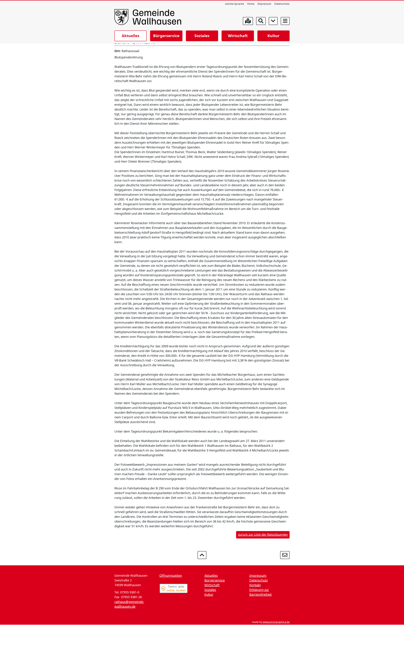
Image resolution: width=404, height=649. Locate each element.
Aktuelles (130, 35)
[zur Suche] (261, 21)
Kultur (273, 35)
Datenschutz (282, 4)
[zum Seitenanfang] (202, 555)
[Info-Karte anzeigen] (248, 21)
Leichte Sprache (234, 4)
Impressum (264, 4)
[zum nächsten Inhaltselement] (273, 21)
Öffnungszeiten (170, 575)
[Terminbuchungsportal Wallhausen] (173, 588)
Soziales (201, 35)
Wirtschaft (238, 35)
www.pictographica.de (276, 622)
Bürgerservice (166, 35)
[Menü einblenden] (285, 21)
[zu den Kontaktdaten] (285, 555)
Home (250, 4)
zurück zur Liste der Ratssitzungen (263, 534)
